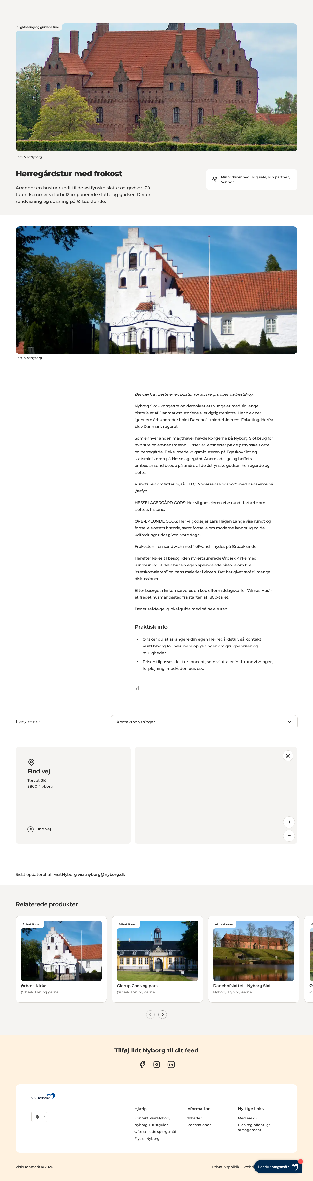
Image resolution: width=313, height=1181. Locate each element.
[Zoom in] (289, 822)
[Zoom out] (289, 836)
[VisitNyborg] (43, 1096)
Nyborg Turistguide (151, 1125)
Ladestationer (198, 1125)
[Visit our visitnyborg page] (142, 1064)
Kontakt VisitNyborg (152, 1118)
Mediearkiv (247, 1118)
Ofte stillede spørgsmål (155, 1132)
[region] (216, 795)
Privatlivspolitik (225, 1167)
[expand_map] (288, 755)
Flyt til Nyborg (147, 1138)
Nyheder (194, 1118)
